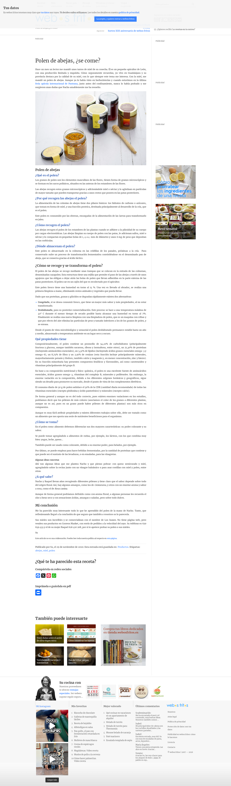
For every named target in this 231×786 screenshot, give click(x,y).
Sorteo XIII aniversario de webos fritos (129, 30)
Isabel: (149, 727)
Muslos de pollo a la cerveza (87, 754)
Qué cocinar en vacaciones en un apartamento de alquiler (118, 716)
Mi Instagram (43, 706)
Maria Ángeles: (149, 747)
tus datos (45, 12)
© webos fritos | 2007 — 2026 (180, 752)
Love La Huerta (158, 692)
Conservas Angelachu (141, 692)
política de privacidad (129, 12)
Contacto (171, 747)
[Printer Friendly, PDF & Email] (38, 594)
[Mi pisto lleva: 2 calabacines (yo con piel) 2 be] (52, 726)
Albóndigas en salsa (83, 727)
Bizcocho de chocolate (84, 713)
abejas (38, 550)
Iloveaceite (93, 692)
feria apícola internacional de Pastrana (56, 83)
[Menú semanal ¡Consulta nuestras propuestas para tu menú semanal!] (176, 238)
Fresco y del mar (109, 692)
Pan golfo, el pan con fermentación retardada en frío (87, 734)
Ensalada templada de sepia (119, 740)
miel (45, 550)
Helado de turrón (114, 722)
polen (52, 550)
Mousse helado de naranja (118, 732)
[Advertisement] (84, 46)
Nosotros (171, 712)
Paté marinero (113, 736)
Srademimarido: (148, 716)
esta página (112, 538)
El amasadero (125, 692)
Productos (123, 547)
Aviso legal (172, 717)
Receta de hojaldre (82, 723)
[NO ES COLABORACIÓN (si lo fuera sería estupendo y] (52, 759)
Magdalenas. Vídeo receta (86, 750)
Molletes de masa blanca (85, 740)
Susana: (149, 756)
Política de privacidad (177, 722)
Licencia (171, 742)
